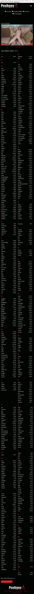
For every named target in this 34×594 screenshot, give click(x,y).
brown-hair (8, 209)
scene (8, 493)
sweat (25, 445)
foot (8, 276)
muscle (25, 332)
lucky (25, 288)
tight (25, 485)
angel (8, 86)
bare (8, 126)
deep (25, 158)
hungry (8, 373)
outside (25, 374)
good (8, 315)
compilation (25, 109)
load (25, 277)
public (8, 443)
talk (25, 455)
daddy (25, 151)
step (8, 567)
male (25, 296)
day (25, 157)
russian (8, 488)
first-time (8, 267)
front (8, 287)
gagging (8, 299)
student (25, 427)
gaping (8, 304)
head (8, 348)
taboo (25, 453)
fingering (8, 264)
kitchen (25, 253)
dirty (25, 173)
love (25, 285)
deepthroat (25, 160)
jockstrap (25, 242)
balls (8, 121)
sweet (25, 447)
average (8, 106)
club (25, 100)
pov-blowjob (8, 431)
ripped (8, 477)
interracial (8, 390)
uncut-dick (25, 518)
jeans (25, 233)
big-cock (8, 157)
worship (25, 559)
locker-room (25, 281)
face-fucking (8, 242)
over (25, 376)
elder (25, 211)
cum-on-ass (25, 136)
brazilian (8, 197)
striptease (25, 420)
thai (25, 471)
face (8, 240)
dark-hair (25, 155)
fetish (8, 258)
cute (25, 142)
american (8, 83)
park (25, 388)
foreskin (8, 278)
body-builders (8, 177)
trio (25, 505)
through (25, 480)
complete (25, 111)
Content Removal (17, 593)
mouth (25, 328)
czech (25, 143)
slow (8, 531)
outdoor (25, 373)
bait (8, 117)
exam (8, 227)
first (8, 266)
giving (8, 311)
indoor (8, 384)
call (25, 64)
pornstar (8, 423)
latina (25, 263)
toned (25, 491)
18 (8, 56)
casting (25, 75)
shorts (8, 513)
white (25, 550)
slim (8, 530)
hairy (8, 333)
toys (25, 496)
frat (8, 282)
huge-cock (8, 369)
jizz (25, 237)
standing (8, 564)
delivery (25, 162)
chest (25, 80)
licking (25, 272)
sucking (25, 432)
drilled (25, 189)
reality (8, 462)
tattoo (25, 462)
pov (8, 429)
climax (25, 91)
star (8, 566)
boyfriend (8, 195)
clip (25, 95)
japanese (25, 231)
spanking (8, 551)
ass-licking (8, 97)
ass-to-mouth (8, 99)
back (8, 114)
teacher (25, 464)
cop (25, 115)
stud (25, 425)
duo (25, 198)
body (8, 175)
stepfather (8, 569)
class (25, 86)
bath (8, 130)
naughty (25, 341)
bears (8, 141)
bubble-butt (8, 215)
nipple (25, 347)
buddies (8, 217)
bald (8, 119)
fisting (8, 269)
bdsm (8, 135)
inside (8, 386)
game (8, 300)
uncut (25, 516)
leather (25, 268)
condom (25, 113)
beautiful (8, 143)
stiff (25, 409)
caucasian (25, 77)
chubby (25, 84)
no (25, 349)
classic (25, 87)
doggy (25, 176)
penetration (25, 395)
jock (25, 240)
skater (8, 521)
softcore (8, 542)
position (8, 425)
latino (25, 265)
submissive (25, 431)
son (8, 548)
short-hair (8, 511)
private (8, 438)
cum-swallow (25, 138)
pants (25, 386)
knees (25, 255)
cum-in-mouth (25, 134)
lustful (25, 290)
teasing (25, 467)
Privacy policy (18, 591)
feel (8, 253)
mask (25, 301)
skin (8, 522)
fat (8, 249)
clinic (25, 93)
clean (25, 89)
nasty (25, 340)
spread (8, 560)
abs (8, 68)
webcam (25, 546)
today (25, 489)
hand (8, 335)
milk (25, 316)
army (8, 90)
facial (8, 244)
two (25, 511)
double (25, 182)
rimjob (8, 473)
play (8, 413)
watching (25, 543)
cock (25, 104)
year (25, 572)
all (8, 74)
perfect (25, 398)
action (8, 70)
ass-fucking (8, 95)
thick (25, 473)
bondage (8, 180)
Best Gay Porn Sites (7, 581)
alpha (8, 77)
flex (8, 271)
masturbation (25, 307)
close (25, 97)
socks (8, 539)
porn (8, 422)
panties (25, 384)
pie (8, 407)
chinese (25, 82)
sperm (8, 555)
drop (25, 194)
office (25, 356)
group (8, 322)
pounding (8, 427)
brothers (8, 206)
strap (25, 416)
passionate (25, 391)
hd (8, 346)
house (8, 366)
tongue (25, 492)
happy (8, 341)
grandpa (8, 318)
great (8, 320)
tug (25, 507)
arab (8, 88)
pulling (8, 445)
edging (25, 209)
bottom (8, 188)
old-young (25, 362)
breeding (8, 200)
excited (8, 229)
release (8, 468)
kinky (25, 250)
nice (25, 343)
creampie (25, 125)
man (25, 298)
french (8, 284)
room (8, 482)
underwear (25, 520)
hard (8, 342)
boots (8, 184)
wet (25, 548)
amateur (8, 79)
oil (25, 358)
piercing (8, 409)
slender (8, 528)
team (25, 465)
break (8, 199)
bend (8, 150)
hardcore (8, 344)
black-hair (8, 168)
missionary (25, 318)
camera (25, 68)
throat (25, 478)
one (25, 364)
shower (8, 517)
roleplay (8, 480)
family (8, 246)
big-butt (8, 155)
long (25, 283)
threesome (25, 474)
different (25, 167)
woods (25, 555)
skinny (8, 524)
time (25, 487)
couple (25, 118)
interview (25, 224)
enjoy (25, 217)
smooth (8, 537)
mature (25, 309)
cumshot (25, 140)
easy (25, 204)
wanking (25, 539)
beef (8, 146)
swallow (25, 441)
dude (25, 196)
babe (8, 112)
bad (8, 116)
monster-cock (25, 325)
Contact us (26, 591)
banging (8, 123)
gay (8, 306)
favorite (8, 251)
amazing (8, 81)
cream (25, 124)
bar (8, 125)
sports (8, 558)
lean (25, 267)
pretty (8, 436)
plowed (8, 416)
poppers (8, 420)
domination (25, 178)
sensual (8, 502)
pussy (8, 449)
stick (25, 407)
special (8, 553)
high (8, 350)
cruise (25, 129)
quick (8, 455)
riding (8, 471)
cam (25, 66)
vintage (25, 530)
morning (25, 327)
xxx (25, 567)
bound (8, 189)
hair (8, 332)
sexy (8, 506)
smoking (8, 535)
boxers (8, 191)
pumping (8, 447)
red (8, 464)
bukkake (25, 56)
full (8, 291)
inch (8, 382)
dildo (25, 169)
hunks (8, 375)
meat (25, 310)
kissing (25, 252)
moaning (25, 319)
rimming (8, 475)
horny (8, 360)
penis (25, 397)
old (25, 360)
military (25, 314)
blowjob (8, 171)
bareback (8, 128)
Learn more (17, 2)
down (25, 185)
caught (25, 78)
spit (8, 557)
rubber (8, 486)
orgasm (25, 369)
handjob (8, 337)
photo (25, 400)
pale (25, 382)
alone (8, 75)
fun (8, 293)
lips (25, 274)
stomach (25, 411)
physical (25, 402)
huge (8, 368)
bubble (8, 213)
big (8, 153)
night (25, 345)
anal (8, 84)
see (8, 499)
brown (8, 208)
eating (25, 206)
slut (8, 533)
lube (25, 286)
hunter (8, 377)
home (8, 353)
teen (25, 469)
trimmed (25, 503)
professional (8, 440)
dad (25, 149)
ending (25, 215)
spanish (8, 549)
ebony (25, 208)
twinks (25, 509)
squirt (8, 562)
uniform (25, 522)
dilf (25, 171)
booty (8, 186)
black (8, 164)
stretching (25, 418)
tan (25, 458)
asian (8, 92)
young (25, 574)
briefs (8, 202)
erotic (8, 224)
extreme (8, 233)
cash (25, 73)
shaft (8, 508)
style (25, 429)
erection (25, 218)
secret (8, 495)
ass (8, 93)
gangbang (8, 302)
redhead (8, 466)
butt (25, 58)
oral (25, 367)
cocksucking (25, 106)
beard (8, 139)
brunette (8, 211)
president (8, 434)
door (25, 180)
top (25, 494)
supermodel (25, 438)
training (25, 498)
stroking (25, 422)
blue (8, 173)
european (8, 225)
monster (25, 323)
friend (8, 285)
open (25, 365)
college (25, 107)
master (25, 305)
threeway (25, 476)
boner (8, 182)
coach (25, 102)
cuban (25, 131)
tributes (25, 502)
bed (8, 144)
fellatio (8, 257)
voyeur (25, 533)
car (25, 71)
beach (8, 137)
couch (25, 116)
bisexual (8, 161)
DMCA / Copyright (9, 591)
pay (25, 393)
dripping (25, 191)
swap (25, 443)
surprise (25, 440)
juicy (25, 244)
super (25, 436)
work (25, 557)
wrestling (25, 561)
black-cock (8, 166)
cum (25, 133)
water (25, 544)
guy (8, 324)
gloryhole (8, 313)
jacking (25, 230)
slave (8, 526)
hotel (8, 364)
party (25, 389)
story (25, 413)
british (8, 204)
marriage (25, 299)
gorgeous (8, 317)
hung (8, 371)
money (25, 321)
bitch (8, 162)
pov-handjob (8, 432)
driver (25, 193)
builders (8, 218)
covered (25, 120)
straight (25, 414)
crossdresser (25, 127)
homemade (8, 355)
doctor (25, 175)
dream (25, 187)
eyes (8, 234)
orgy (25, 371)
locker (25, 279)
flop (8, 275)
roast (8, 479)
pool (8, 418)
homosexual (8, 357)
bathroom (8, 132)
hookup (8, 359)
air (8, 72)
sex (8, 504)
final (8, 262)
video (25, 528)
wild (25, 553)
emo (25, 213)
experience (8, 231)
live (25, 276)
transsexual (25, 500)
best (8, 152)
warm (25, 541)
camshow (25, 69)
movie (25, 330)
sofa (8, 540)
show (8, 515)
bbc (8, 134)
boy (8, 193)
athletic (8, 102)
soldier (8, 544)
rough (8, 484)
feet (8, 255)
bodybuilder (8, 179)
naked (25, 338)
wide (25, 552)
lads (25, 261)
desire (25, 164)
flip (8, 273)
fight (8, 260)
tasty (25, 460)
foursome (8, 280)
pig (8, 411)
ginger (8, 309)
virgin (25, 531)
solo (8, 546)
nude (25, 350)
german (8, 308)
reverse (8, 470)
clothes (25, 98)
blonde (8, 170)
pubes (8, 441)
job (25, 239)
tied (25, 483)
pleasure (8, 414)
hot (8, 362)
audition (8, 104)
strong (25, 423)
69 (8, 62)
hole (8, 351)
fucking (8, 289)
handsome (8, 339)
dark (25, 153)
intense (8, 388)
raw (8, 460)
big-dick (8, 159)
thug (25, 482)
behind (8, 148)
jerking (25, 235)
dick (25, 166)
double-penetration (25, 184)
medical (25, 312)
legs (25, 270)
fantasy (8, 248)
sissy (8, 519)
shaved (8, 510)
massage (25, 303)
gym (8, 326)
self (8, 501)
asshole (8, 101)
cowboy (25, 122)
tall (25, 456)
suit (25, 434)
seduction (8, 497)
